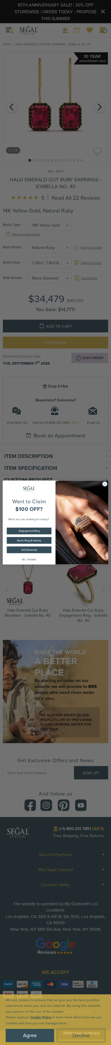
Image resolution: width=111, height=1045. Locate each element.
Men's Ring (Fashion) (29, 540)
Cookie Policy (40, 1017)
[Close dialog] (104, 483)
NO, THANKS (29, 559)
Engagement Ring (29, 531)
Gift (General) (29, 550)
